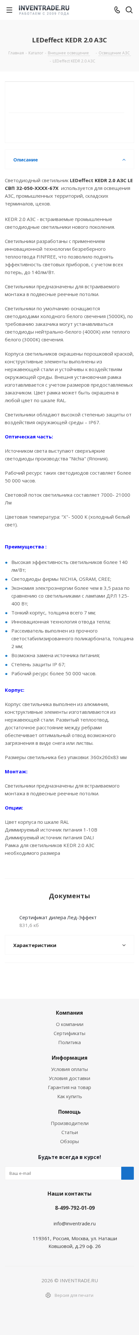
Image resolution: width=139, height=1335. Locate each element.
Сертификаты (69, 1033)
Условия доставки (69, 1078)
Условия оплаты (69, 1069)
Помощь (69, 1111)
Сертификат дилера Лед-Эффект (58, 917)
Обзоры (69, 1141)
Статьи (69, 1132)
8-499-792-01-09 (75, 1207)
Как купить (69, 1096)
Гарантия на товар (69, 1087)
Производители (70, 1123)
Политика (69, 1042)
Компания (69, 1012)
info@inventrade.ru (75, 1223)
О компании (69, 1024)
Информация (70, 1057)
